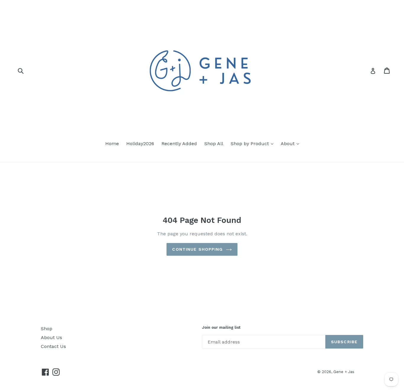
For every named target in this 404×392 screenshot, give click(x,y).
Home (112, 143)
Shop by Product (250, 143)
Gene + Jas (343, 372)
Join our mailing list (221, 327)
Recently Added (179, 143)
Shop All (213, 143)
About (288, 143)
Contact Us (53, 346)
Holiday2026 (140, 143)
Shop (46, 328)
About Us (51, 337)
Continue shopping (197, 249)
